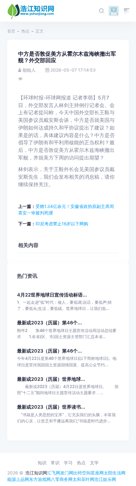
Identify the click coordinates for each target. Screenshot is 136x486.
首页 (11, 31)
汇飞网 (53, 473)
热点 (25, 31)
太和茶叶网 (83, 479)
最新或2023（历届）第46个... (49, 322)
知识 (42, 462)
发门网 (66, 473)
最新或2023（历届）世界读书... (51, 407)
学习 (68, 462)
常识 (55, 462)
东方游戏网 (40, 479)
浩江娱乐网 (105, 479)
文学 (94, 462)
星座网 (97, 473)
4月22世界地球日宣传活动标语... (52, 295)
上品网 (22, 479)
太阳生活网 (114, 473)
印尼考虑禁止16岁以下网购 (62, 223)
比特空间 (82, 473)
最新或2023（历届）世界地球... (51, 379)
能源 (11, 479)
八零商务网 (62, 479)
